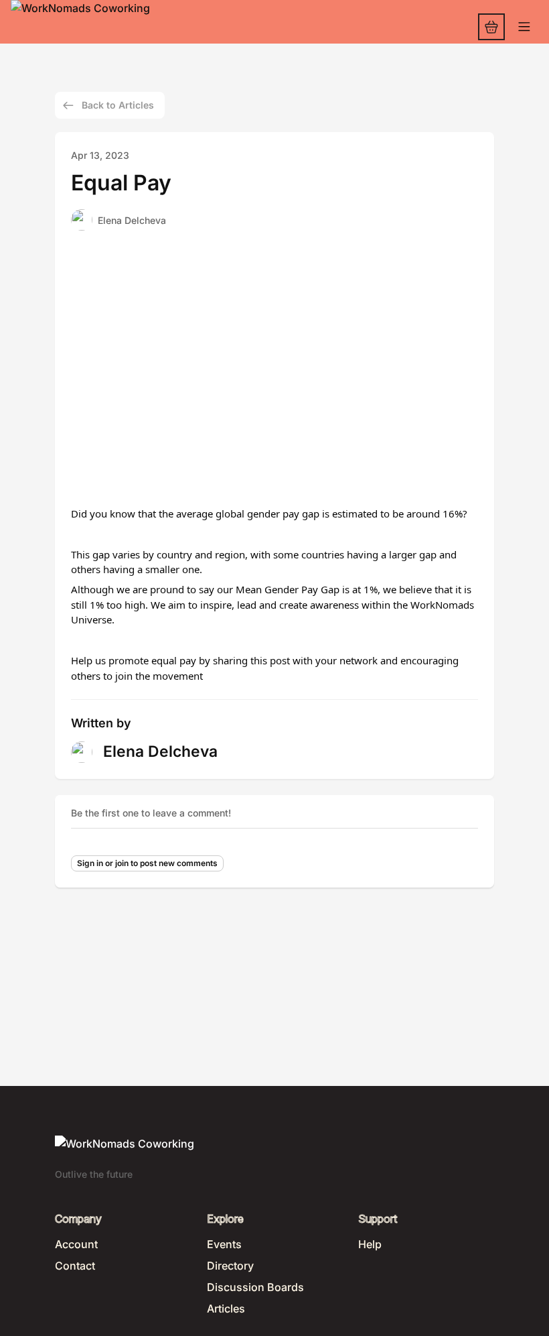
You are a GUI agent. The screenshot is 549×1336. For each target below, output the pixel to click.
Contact (75, 1265)
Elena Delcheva (132, 220)
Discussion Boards (255, 1287)
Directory (230, 1265)
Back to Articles (118, 105)
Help (370, 1244)
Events (224, 1244)
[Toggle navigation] (524, 27)
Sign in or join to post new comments (147, 863)
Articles (226, 1308)
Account (76, 1244)
